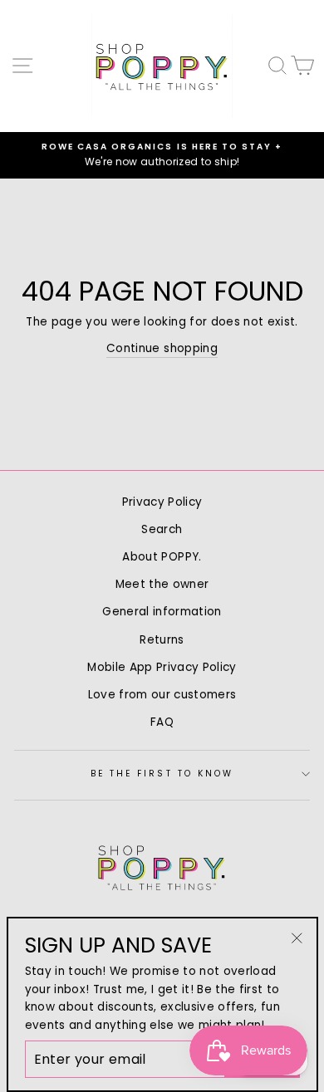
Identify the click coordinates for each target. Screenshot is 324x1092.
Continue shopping (162, 348)
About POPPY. (161, 557)
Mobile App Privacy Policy (162, 667)
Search (161, 529)
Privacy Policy (162, 502)
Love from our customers (162, 695)
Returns (162, 640)
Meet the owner (162, 584)
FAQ (162, 722)
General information (161, 611)
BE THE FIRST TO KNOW (162, 773)
